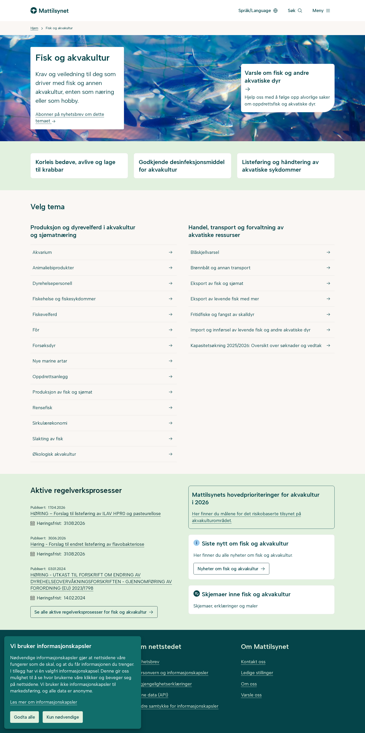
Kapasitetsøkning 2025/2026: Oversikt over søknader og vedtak (256, 345)
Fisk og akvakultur (59, 28)
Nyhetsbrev (147, 661)
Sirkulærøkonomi (50, 423)
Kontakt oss (253, 661)
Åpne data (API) (152, 694)
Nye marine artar (50, 361)
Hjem (34, 28)
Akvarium (42, 252)
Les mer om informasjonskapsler (43, 702)
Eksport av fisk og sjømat (217, 283)
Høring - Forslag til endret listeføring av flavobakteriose (87, 544)
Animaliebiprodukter (53, 267)
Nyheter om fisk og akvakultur (227, 568)
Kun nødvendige (62, 717)
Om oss (249, 684)
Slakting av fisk (48, 438)
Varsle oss (251, 694)
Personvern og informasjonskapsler (172, 672)
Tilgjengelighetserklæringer (164, 684)
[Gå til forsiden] (49, 10)
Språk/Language (254, 10)
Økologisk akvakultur (54, 454)
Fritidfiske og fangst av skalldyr (222, 314)
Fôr (36, 329)
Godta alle (24, 717)
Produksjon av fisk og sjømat (62, 392)
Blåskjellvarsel (205, 252)
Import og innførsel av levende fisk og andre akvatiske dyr (251, 329)
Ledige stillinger (257, 672)
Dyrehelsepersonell (52, 283)
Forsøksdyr (44, 345)
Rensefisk (42, 407)
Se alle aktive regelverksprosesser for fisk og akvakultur (90, 612)
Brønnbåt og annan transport (221, 267)
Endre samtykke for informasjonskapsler (177, 706)
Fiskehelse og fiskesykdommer (64, 298)
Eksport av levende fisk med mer (225, 298)
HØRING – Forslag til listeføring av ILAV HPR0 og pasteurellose (95, 513)
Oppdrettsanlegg (50, 376)
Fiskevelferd (45, 314)
